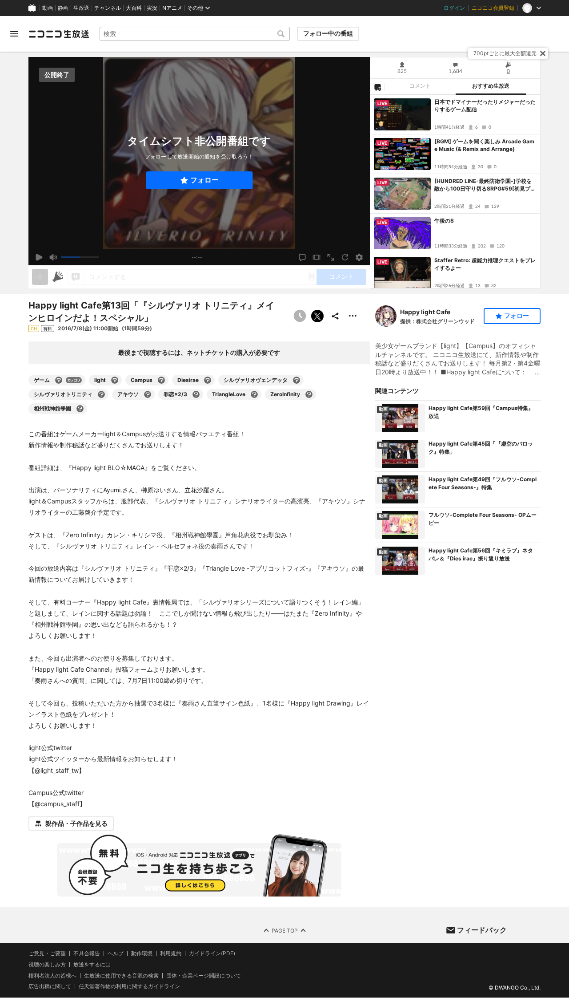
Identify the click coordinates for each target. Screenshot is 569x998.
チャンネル (107, 8)
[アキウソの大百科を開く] (147, 394)
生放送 (81, 8)
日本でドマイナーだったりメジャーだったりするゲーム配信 (485, 105)
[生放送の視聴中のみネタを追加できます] (40, 277)
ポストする (317, 316)
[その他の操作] (353, 316)
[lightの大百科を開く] (114, 380)
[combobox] (195, 34)
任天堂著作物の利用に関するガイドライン (129, 987)
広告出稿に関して (49, 986)
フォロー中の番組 (328, 33)
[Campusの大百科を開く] (161, 380)
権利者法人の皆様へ (52, 975)
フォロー (204, 180)
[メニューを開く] (14, 34)
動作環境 (141, 953)
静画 (63, 8)
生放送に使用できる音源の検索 (121, 975)
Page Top (285, 930)
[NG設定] (377, 86)
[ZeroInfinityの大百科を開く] (309, 394)
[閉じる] (542, 53)
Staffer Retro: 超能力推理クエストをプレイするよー (485, 264)
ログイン (454, 8)
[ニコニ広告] (58, 277)
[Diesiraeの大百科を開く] (207, 380)
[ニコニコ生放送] (58, 34)
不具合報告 (86, 953)
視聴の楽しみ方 (47, 964)
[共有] (335, 316)
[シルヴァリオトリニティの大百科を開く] (101, 394)
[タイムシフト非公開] (299, 316)
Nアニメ (172, 8)
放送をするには (92, 964)
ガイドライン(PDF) (212, 953)
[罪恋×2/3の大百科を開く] (196, 394)
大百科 (134, 8)
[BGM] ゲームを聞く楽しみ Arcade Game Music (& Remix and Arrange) (484, 145)
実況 (152, 8)
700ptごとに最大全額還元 (505, 53)
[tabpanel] (455, 191)
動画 (47, 8)
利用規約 (170, 953)
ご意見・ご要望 (47, 953)
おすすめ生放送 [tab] (490, 86)
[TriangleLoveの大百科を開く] (254, 394)
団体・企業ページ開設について (203, 975)
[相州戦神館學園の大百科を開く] (80, 408)
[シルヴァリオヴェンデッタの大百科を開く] (296, 380)
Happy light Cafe (425, 312)
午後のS (444, 220)
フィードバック (482, 929)
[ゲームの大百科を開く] (58, 380)
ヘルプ (116, 953)
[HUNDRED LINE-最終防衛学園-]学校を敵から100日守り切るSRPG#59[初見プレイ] (485, 185)
